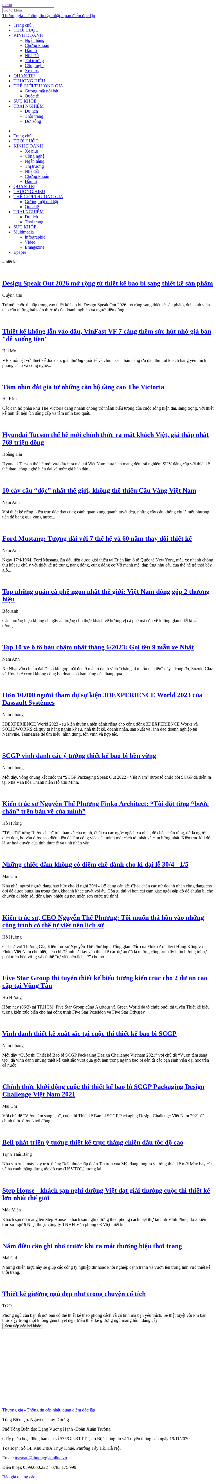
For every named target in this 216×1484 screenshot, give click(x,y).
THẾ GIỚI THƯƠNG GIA (38, 85)
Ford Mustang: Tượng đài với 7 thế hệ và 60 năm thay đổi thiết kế (97, 538)
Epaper (20, 252)
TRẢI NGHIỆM (29, 106)
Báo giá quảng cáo (18, 1476)
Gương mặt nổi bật (41, 91)
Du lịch (31, 111)
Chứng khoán (37, 45)
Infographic (35, 237)
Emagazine (34, 247)
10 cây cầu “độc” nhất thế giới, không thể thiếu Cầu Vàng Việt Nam (99, 490)
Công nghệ (34, 65)
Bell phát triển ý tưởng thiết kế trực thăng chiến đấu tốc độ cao (92, 1142)
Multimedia (24, 232)
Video (30, 242)
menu (7, 4)
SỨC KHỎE (25, 101)
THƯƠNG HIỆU (29, 80)
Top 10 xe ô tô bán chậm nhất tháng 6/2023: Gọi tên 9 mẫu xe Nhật (98, 647)
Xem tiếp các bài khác (22, 1326)
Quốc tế (32, 96)
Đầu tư (31, 50)
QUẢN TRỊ (24, 75)
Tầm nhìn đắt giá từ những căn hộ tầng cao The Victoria (83, 387)
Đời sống (33, 121)
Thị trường (34, 60)
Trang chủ (23, 25)
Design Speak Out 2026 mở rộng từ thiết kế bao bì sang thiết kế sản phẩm (107, 283)
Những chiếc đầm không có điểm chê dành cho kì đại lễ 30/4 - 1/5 (95, 864)
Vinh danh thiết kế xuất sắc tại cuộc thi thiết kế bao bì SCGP (89, 1033)
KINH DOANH (28, 35)
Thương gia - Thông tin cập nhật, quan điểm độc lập (48, 15)
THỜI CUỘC (26, 30)
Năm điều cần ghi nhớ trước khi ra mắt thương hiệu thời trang (92, 1246)
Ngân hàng (34, 40)
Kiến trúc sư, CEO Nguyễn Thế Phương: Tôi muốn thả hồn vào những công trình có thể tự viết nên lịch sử (103, 921)
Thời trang (34, 116)
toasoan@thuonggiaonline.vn (41, 1457)
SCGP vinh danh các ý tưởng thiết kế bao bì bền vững (79, 755)
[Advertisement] (108, 1368)
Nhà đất (32, 55)
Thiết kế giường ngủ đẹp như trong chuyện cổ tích (74, 1293)
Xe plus (32, 70)
